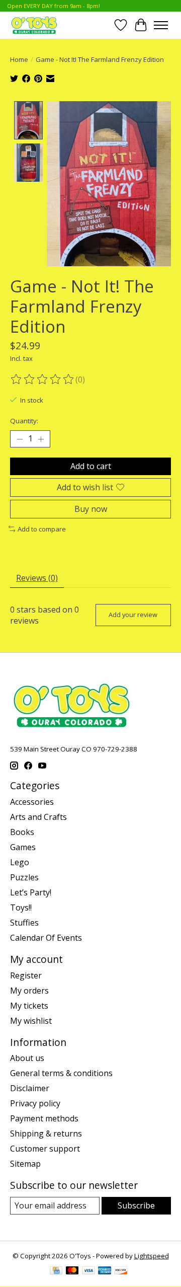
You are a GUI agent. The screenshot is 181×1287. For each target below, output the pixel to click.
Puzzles (24, 877)
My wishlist (31, 1020)
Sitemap (25, 1163)
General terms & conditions (61, 1073)
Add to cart (90, 466)
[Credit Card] (56, 1271)
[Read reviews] (42, 379)
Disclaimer (29, 1088)
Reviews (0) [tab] (37, 577)
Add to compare (42, 529)
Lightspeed (151, 1255)
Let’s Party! (30, 892)
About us (27, 1058)
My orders (29, 990)
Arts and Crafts (38, 816)
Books (22, 832)
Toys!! (21, 907)
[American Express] (104, 1271)
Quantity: (24, 420)
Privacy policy (35, 1103)
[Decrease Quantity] (19, 438)
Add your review (133, 614)
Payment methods (44, 1118)
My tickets (29, 1005)
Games (23, 847)
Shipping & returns (46, 1133)
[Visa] (88, 1271)
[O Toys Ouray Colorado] (34, 25)
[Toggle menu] (161, 25)
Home (19, 59)
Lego (19, 862)
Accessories (32, 801)
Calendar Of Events (46, 937)
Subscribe (136, 1205)
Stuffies (24, 922)
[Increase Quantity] (40, 438)
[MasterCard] (72, 1271)
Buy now (90, 508)
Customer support (45, 1148)
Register (26, 975)
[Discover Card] (120, 1271)
